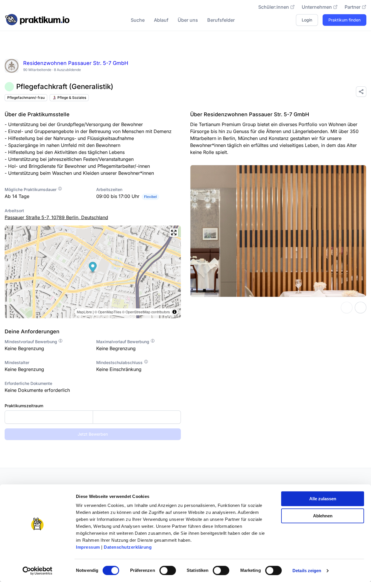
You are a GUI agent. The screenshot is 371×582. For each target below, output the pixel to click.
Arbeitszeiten (109, 189)
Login (307, 19)
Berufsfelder (221, 20)
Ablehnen (322, 515)
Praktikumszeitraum (24, 405)
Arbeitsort (14, 210)
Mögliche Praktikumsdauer (31, 189)
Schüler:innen (273, 7)
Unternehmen (317, 7)
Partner (353, 7)
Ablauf (161, 20)
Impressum (88, 547)
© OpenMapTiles (107, 311)
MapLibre (84, 311)
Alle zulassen (322, 498)
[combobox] (93, 417)
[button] (93, 268)
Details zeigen (306, 570)
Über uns (188, 20)
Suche (138, 20)
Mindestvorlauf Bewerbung (31, 341)
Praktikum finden (344, 19)
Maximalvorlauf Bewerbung (123, 341)
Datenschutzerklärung (128, 547)
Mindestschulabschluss (120, 362)
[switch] (167, 570)
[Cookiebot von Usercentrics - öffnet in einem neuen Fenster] (37, 570)
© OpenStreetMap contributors (146, 311)
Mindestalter (17, 362)
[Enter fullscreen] (174, 232)
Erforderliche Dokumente (28, 383)
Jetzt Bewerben (93, 434)
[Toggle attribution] (174, 311)
